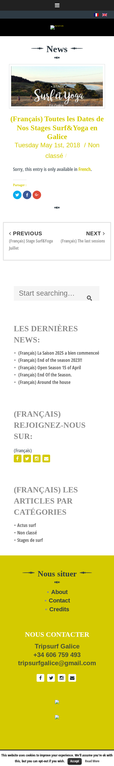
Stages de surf (30, 540)
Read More (92, 761)
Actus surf (26, 525)
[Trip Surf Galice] (57, 27)
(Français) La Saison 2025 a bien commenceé (58, 353)
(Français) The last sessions (83, 237)
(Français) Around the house (44, 382)
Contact (59, 600)
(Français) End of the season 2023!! (50, 360)
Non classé (27, 532)
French (84, 169)
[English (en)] (104, 14)
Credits (59, 609)
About (59, 592)
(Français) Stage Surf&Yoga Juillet (31, 241)
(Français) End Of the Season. (45, 374)
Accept (74, 761)
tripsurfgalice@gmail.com (57, 663)
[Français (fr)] (96, 14)
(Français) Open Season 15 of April (49, 367)
